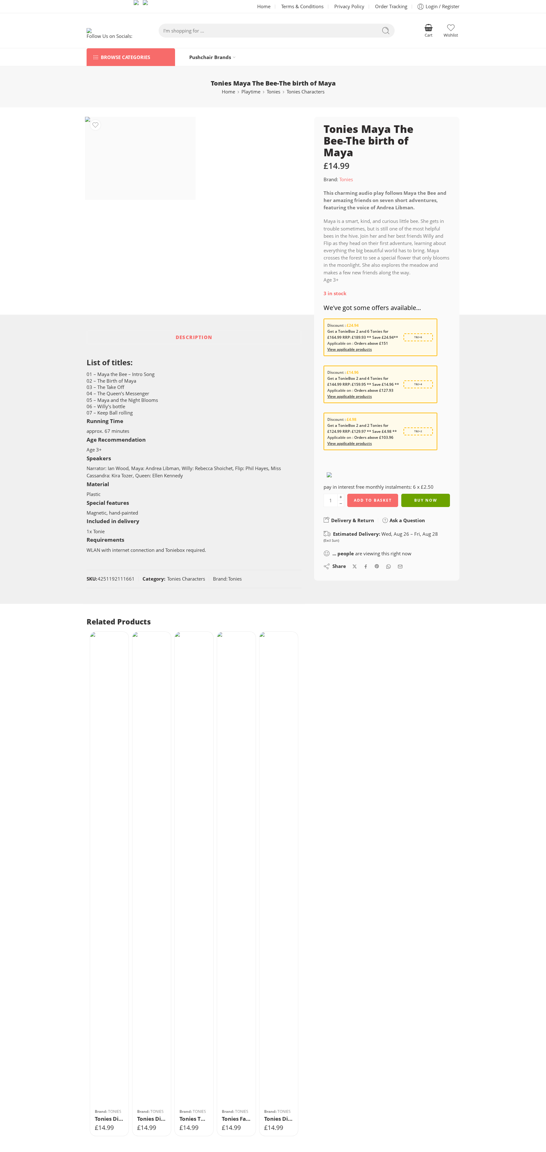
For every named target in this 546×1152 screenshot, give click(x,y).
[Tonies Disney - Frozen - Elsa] (278, 868)
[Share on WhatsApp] (388, 566)
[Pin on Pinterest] (376, 566)
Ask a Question (406, 520)
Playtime (250, 92)
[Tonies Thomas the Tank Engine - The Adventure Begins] (194, 868)
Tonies (273, 92)
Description (194, 337)
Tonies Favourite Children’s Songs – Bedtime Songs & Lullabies (236, 1118)
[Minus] (340, 503)
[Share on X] (354, 566)
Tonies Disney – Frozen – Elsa (278, 1118)
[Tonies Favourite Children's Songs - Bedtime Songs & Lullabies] (236, 868)
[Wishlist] (95, 125)
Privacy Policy (349, 6)
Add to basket (373, 500)
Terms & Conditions (302, 6)
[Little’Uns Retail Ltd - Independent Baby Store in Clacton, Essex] (110, 30)
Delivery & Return (352, 520)
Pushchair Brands (210, 57)
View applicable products (349, 349)
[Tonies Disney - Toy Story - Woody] (151, 868)
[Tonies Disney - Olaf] (109, 868)
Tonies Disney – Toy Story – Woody (151, 1118)
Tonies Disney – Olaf (109, 1118)
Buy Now (425, 500)
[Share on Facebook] (365, 566)
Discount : (337, 325)
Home (263, 6)
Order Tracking (391, 6)
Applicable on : (340, 343)
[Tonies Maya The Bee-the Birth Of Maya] (140, 158)
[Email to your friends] (400, 566)
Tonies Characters (306, 92)
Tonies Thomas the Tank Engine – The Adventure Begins (194, 1118)
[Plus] (340, 497)
